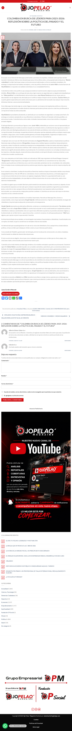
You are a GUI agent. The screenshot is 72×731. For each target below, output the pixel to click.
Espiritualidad (5, 609)
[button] (5, 726)
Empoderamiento (6, 605)
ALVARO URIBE (37, 308)
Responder (68, 340)
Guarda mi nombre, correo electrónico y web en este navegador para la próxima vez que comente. (32, 392)
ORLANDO (9, 561)
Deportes (4, 599)
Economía (4, 602)
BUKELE (43, 308)
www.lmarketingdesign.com (52, 716)
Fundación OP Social (7, 612)
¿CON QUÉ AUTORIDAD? (14, 577)
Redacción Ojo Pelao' (45, 29)
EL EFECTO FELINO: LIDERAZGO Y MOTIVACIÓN (22, 540)
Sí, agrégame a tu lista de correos (13, 395)
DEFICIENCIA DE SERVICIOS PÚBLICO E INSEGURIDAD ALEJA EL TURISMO (30, 566)
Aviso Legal (36, 727)
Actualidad (33, 15)
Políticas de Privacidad (36, 723)
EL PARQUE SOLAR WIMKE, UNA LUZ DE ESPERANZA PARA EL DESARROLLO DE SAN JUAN (35, 556)
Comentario (5, 360)
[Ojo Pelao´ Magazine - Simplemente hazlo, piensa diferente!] (36, 7)
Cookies (36, 719)
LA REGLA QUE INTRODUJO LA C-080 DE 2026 (21, 546)
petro (68, 308)
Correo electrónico (7, 384)
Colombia (48, 308)
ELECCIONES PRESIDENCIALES (58, 308)
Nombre (4, 376)
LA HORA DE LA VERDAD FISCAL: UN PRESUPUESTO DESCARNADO (28, 551)
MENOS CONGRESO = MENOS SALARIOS (54, 316)
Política (39, 15)
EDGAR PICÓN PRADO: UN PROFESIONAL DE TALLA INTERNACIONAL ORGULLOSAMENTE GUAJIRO (35, 572)
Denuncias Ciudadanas (8, 595)
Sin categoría (5, 626)
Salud (3, 622)
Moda (3, 616)
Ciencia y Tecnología (7, 592)
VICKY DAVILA (36, 310)
